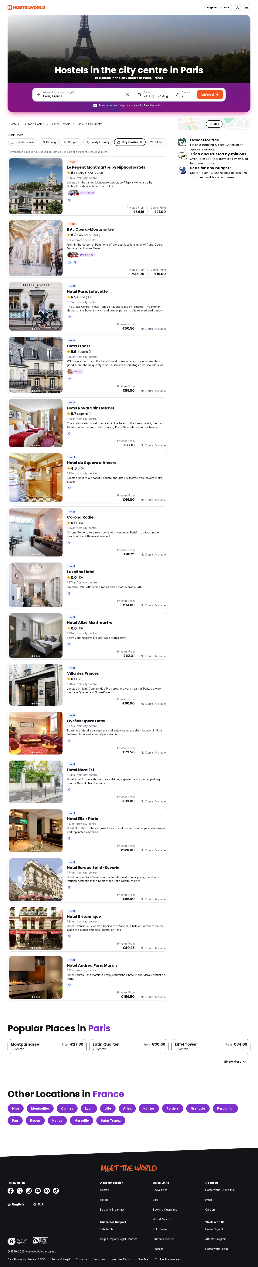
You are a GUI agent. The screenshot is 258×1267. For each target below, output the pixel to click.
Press (208, 1199)
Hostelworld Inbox (217, 1248)
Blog (155, 1199)
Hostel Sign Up (214, 1229)
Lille (108, 1108)
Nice (15, 1108)
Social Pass (160, 1189)
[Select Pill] (237, 7)
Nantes (148, 1108)
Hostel (72, 161)
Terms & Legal (61, 1259)
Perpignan (225, 1108)
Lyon (89, 1108)
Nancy (57, 1120)
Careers (210, 1209)
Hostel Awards (162, 1219)
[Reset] (127, 94)
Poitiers (173, 1108)
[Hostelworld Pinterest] (47, 1191)
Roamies (158, 1248)
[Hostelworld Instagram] (29, 1191)
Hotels (104, 1199)
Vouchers (99, 1259)
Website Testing (122, 1259)
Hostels (105, 1189)
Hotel (72, 285)
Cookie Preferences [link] (168, 1259)
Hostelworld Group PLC (220, 1189)
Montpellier (40, 1108)
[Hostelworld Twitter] (20, 1191)
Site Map (144, 1259)
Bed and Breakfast (112, 1209)
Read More (100, 151)
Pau (15, 1120)
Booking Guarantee (165, 1209)
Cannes (67, 1108)
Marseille (81, 1120)
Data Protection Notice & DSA (27, 1259)
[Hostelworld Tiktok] (56, 1191)
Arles (127, 1108)
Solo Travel (160, 1229)
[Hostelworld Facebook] (11, 1191)
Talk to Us (106, 1229)
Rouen (35, 1120)
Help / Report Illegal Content (118, 1239)
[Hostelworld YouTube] (38, 1191)
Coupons (81, 1259)
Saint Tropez (111, 1120)
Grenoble (198, 1108)
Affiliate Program (215, 1239)
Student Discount (164, 1239)
